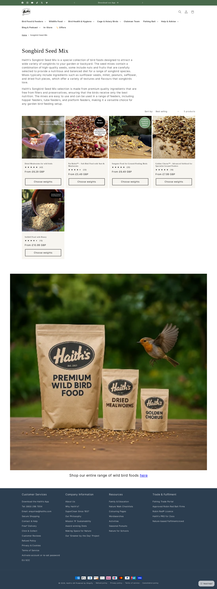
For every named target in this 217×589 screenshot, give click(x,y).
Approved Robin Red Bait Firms (169, 506)
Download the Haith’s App (35, 501)
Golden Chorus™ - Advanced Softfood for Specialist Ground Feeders (173, 165)
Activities (114, 521)
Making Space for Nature (78, 530)
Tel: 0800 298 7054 (32, 506)
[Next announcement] (142, 3)
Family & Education (119, 501)
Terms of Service (30, 550)
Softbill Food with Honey (36, 237)
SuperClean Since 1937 (77, 511)
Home (24, 35)
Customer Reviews (31, 535)
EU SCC (26, 560)
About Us (70, 501)
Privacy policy (116, 583)
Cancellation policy (150, 583)
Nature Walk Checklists (121, 506)
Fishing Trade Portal (163, 501)
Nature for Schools (119, 530)
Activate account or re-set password (41, 555)
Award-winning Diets (76, 526)
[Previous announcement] (74, 3)
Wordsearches (116, 516)
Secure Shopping (30, 516)
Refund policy (101, 583)
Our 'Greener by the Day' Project (82, 535)
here (144, 475)
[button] (33, 21)
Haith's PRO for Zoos (163, 516)
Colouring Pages (117, 511)
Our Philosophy (73, 516)
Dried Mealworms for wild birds (38, 164)
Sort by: (149, 111)
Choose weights (43, 181)
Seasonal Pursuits (118, 526)
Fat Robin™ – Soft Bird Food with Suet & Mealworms (86, 165)
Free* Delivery (29, 526)
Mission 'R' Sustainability (78, 521)
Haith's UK (70, 583)
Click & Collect (29, 530)
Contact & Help (30, 521)
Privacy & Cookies (31, 545)
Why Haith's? (72, 506)
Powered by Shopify (84, 583)
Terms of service (132, 583)
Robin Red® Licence (163, 511)
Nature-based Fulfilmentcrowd (168, 521)
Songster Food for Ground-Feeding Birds (129, 164)
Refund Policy (29, 540)
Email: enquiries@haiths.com (36, 511)
